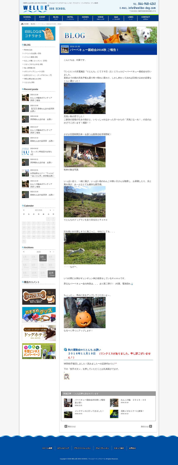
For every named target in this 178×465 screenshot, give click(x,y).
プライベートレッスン (82, 448)
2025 (39, 252)
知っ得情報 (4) (29, 68)
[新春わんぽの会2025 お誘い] (25, 140)
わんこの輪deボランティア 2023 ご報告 (42, 185)
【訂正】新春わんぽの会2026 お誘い (42, 110)
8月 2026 (38, 210)
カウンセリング (63, 448)
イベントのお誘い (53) (32, 53)
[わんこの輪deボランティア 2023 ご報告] (25, 183)
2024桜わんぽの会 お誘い (41, 163)
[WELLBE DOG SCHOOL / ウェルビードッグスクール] (44, 11)
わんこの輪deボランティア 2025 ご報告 (42, 99)
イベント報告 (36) (31, 57)
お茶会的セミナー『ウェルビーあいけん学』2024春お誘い (42, 174)
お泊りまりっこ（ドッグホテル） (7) (38, 75)
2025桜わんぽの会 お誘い (41, 119)
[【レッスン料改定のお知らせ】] (25, 151)
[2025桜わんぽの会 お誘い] (25, 119)
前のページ (72, 426)
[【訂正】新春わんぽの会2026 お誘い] (25, 108)
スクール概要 (47, 448)
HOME (26, 24)
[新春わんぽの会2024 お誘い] (25, 194)
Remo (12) (28, 50)
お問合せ (132, 448)
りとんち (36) (29, 82)
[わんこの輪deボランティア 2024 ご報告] (25, 129)
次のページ (145, 426)
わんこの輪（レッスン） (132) (35, 61)
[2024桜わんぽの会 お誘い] (25, 162)
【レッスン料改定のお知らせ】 (41, 153)
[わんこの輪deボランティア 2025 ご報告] (25, 97)
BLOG (33, 24)
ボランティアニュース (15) (34, 72)
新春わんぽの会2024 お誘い (42, 195)
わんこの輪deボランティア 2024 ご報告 (42, 131)
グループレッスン (102, 448)
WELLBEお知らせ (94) (32, 79)
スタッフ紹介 (119, 448)
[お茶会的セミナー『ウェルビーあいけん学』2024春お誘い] (25, 173)
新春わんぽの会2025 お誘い (42, 141)
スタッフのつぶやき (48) (33, 64)
